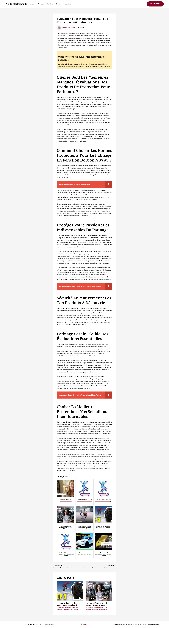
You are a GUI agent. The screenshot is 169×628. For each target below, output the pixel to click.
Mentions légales (153, 624)
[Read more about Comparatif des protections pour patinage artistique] (99, 591)
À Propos (41, 4)
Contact (58, 4)
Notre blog (67, 4)
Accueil (32, 4)
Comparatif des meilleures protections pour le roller (69, 604)
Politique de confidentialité (123, 624)
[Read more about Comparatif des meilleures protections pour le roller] (70, 591)
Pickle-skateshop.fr (16, 3)
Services (50, 4)
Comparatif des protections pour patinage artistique (98, 604)
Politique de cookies (139, 624)
